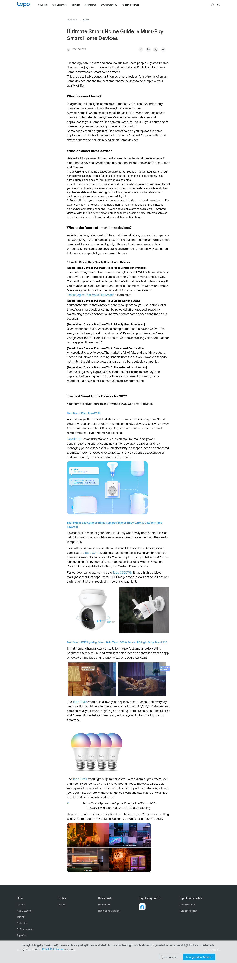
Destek (61, 904)
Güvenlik (21, 904)
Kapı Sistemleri (24, 910)
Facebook (140, 49)
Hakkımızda (104, 904)
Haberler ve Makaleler (109, 910)
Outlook (163, 49)
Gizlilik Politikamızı (53, 949)
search (212, 5)
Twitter (155, 49)
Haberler (72, 19)
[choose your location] (218, 4)
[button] (142, 906)
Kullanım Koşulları (188, 910)
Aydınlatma (22, 923)
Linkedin (148, 49)
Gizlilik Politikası (187, 904)
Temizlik (21, 916)
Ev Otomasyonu (25, 929)
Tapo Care (22, 935)
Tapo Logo (23, 4)
